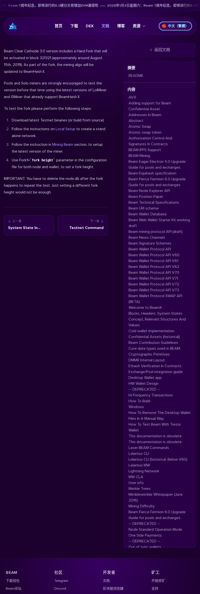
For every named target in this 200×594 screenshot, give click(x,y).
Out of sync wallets (145, 547)
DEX (90, 26)
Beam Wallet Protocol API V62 (154, 266)
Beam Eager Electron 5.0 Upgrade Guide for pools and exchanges (157, 164)
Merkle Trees (139, 488)
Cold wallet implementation (151, 331)
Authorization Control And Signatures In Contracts (150, 141)
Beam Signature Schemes (150, 243)
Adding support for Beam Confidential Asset (150, 106)
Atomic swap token (145, 132)
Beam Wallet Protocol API (150, 249)
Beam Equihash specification (152, 173)
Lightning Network (144, 471)
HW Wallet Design (144, 383)
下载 (74, 26)
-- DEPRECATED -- (144, 389)
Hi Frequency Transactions (151, 395)
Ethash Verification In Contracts (155, 366)
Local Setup (65, 129)
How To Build (139, 401)
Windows (136, 406)
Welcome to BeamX (145, 307)
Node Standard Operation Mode (155, 529)
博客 (121, 26)
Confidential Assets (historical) (154, 336)
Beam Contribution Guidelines (153, 342)
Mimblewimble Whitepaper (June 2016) (156, 497)
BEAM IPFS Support (145, 149)
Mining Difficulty (142, 506)
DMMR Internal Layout (147, 360)
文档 (105, 26)
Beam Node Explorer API (149, 190)
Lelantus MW (139, 465)
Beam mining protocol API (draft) (156, 231)
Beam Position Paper (146, 196)
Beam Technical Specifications (154, 202)
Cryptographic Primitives (149, 354)
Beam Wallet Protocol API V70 (154, 272)
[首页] (13, 26)
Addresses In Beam (145, 114)
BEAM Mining (139, 155)
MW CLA (136, 477)
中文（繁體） (178, 26)
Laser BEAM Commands (149, 447)
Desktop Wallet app (145, 377)
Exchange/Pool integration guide (156, 371)
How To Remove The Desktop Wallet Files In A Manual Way (160, 415)
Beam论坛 (13, 588)
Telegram (61, 581)
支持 (154, 588)
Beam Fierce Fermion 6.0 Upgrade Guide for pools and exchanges (157, 182)
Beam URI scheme (144, 208)
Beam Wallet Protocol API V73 (154, 290)
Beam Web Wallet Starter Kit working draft (159, 223)
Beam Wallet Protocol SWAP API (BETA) (155, 298)
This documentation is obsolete (155, 436)
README (136, 75)
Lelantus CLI (139, 453)
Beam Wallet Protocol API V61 (153, 260)
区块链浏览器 (113, 588)
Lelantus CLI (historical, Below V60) (158, 459)
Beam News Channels (147, 237)
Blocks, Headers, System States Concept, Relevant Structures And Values (157, 319)
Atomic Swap (140, 126)
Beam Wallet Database (148, 214)
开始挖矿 (158, 581)
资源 (136, 26)
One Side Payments (145, 535)
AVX (132, 97)
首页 (58, 26)
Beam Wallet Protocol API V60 (154, 255)
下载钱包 (13, 581)
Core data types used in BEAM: (155, 348)
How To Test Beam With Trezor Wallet (155, 427)
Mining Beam (62, 144)
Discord (60, 588)
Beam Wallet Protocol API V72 (154, 284)
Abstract (136, 120)
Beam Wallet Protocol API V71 (153, 278)
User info (136, 482)
